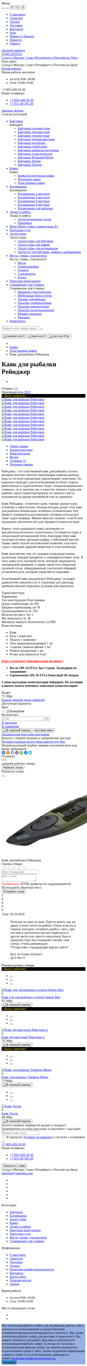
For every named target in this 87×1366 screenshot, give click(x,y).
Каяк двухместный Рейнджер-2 (23, 1037)
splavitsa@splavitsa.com (17, 1173)
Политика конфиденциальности (32, 1269)
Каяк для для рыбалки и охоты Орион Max (31, 997)
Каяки (14, 347)
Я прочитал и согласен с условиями (45, 1137)
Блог (13, 32)
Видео (14, 457)
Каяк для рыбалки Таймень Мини (25, 1077)
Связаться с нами (14, 1165)
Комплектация (20, 453)
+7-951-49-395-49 (21, 103)
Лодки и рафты (20, 1226)
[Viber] (17, 752)
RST (27, 392)
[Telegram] (12, 752)
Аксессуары (18, 1219)
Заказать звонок (12, 110)
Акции (14, 1284)
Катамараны (18, 1215)
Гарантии (16, 18)
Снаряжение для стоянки (27, 1241)
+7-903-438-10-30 (21, 100)
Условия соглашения (37, 1137)
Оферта (15, 43)
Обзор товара (19, 446)
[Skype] (30, 752)
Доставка (16, 25)
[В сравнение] (11, 980)
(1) (16, 388)
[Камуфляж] (13, 711)
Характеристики (21, 450)
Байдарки (16, 1212)
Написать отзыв (13, 767)
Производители (20, 1280)
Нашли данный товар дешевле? (23, 700)
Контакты (16, 29)
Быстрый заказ (44, 730)
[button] (40, 57)
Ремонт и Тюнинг (22, 36)
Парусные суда (20, 1234)
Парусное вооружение (25, 1230)
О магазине (17, 14)
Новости (16, 40)
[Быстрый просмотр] (11, 976)
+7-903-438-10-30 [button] (13, 1144)
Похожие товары (21, 464)
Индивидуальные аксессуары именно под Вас (33, 741)
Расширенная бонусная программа (25, 734)
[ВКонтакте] (3, 752)
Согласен (9, 1362)
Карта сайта (18, 1276)
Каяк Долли (10, 1113)
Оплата (15, 21)
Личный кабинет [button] (13, 50)
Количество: (10, 715)
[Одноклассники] (8, 752)
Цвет (5, 707)
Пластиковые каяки (23, 350)
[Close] (3, 776)
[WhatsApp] (21, 752)
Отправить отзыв (13, 891)
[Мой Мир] (26, 752)
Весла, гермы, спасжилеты (28, 1237)
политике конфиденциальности (33, 1358)
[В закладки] (11, 984)
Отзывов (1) (18, 460)
